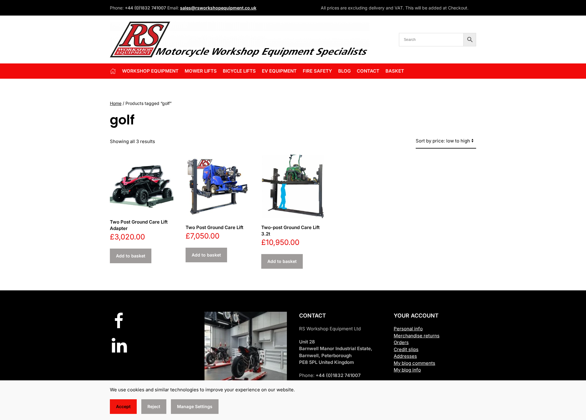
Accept (123, 406)
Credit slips (406, 349)
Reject (153, 406)
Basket (394, 71)
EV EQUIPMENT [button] (279, 71)
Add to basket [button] (130, 255)
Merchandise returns (417, 336)
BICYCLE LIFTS (239, 71)
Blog (344, 71)
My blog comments (414, 363)
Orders (401, 342)
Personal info (408, 329)
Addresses (405, 356)
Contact (368, 71)
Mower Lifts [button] (201, 71)
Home (115, 103)
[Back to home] (239, 39)
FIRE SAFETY (317, 71)
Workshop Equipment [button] (150, 71)
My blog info (407, 370)
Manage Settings (194, 406)
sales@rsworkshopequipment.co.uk (218, 7)
